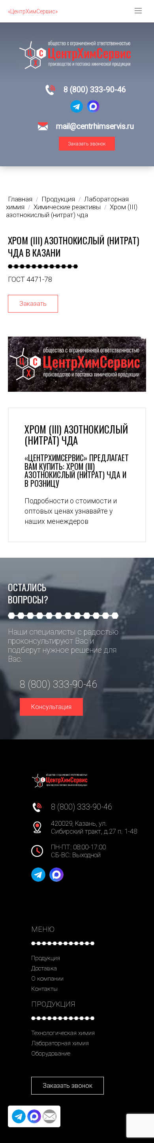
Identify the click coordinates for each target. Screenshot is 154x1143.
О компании (47, 978)
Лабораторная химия (60, 1043)
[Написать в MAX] (93, 106)
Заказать (33, 303)
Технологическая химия (63, 1033)
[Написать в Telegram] (76, 106)
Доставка (44, 968)
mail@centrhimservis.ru (95, 126)
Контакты (44, 988)
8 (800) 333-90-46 (95, 89)
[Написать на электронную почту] (49, 1116)
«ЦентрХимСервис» (33, 11)
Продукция (45, 958)
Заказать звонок (87, 144)
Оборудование (50, 1053)
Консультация (51, 707)
